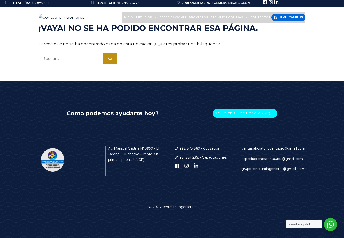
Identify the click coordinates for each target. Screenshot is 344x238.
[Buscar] (110, 58)
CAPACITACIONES (173, 17)
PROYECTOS (198, 17)
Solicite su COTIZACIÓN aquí (245, 113)
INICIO (128, 17)
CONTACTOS (260, 17)
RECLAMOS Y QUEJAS (226, 17)
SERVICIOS (143, 17)
